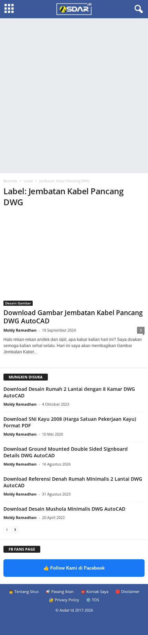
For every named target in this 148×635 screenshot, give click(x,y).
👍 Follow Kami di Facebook (74, 568)
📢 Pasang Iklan (59, 591)
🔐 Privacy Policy (64, 599)
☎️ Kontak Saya (94, 591)
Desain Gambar (18, 303)
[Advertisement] (74, 96)
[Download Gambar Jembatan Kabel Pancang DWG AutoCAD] (74, 260)
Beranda (10, 180)
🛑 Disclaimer (127, 591)
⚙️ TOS (92, 599)
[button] (137, 9)
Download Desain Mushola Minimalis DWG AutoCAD (64, 509)
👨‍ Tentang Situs (24, 591)
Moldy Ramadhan (19, 330)
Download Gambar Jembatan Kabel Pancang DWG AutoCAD (73, 316)
